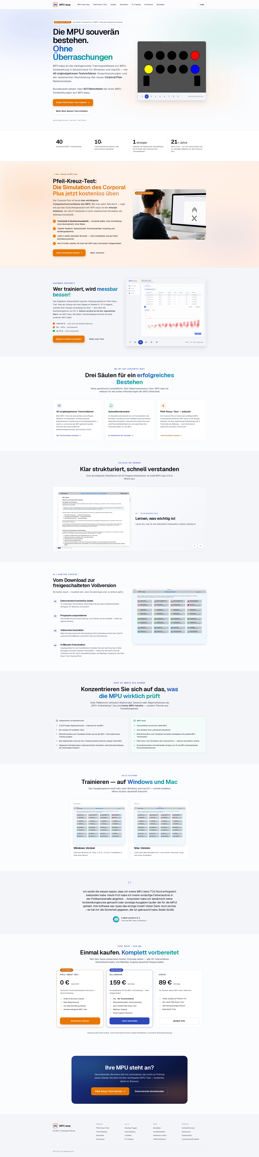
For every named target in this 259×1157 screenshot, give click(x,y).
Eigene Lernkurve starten (68, 339)
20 (146, 342)
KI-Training (136, 4)
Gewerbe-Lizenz (159, 1135)
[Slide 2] (59, 547)
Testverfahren (101, 1132)
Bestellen (160, 4)
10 (135, 342)
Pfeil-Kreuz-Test (100, 4)
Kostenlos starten (80, 1021)
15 (141, 342)
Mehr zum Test (96, 339)
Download (148, 4)
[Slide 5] (66, 547)
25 (151, 342)
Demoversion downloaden (149, 1091)
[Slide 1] (56, 547)
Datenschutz (187, 1135)
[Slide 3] (62, 547)
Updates (128, 1135)
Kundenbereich (159, 1132)
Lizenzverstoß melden (190, 1139)
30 (157, 342)
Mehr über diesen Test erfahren (72, 111)
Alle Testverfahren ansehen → (68, 435)
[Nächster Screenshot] (200, 545)
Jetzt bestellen (129, 1021)
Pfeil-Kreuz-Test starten (108, 1091)
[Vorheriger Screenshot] (194, 545)
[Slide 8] (71, 547)
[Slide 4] (64, 547)
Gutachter (124, 4)
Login (202, 5)
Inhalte (113, 4)
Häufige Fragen (131, 1128)
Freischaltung (130, 1132)
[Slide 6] (67, 547)
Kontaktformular (188, 1128)
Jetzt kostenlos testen (67, 252)
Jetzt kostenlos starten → (171, 435)
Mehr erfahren (97, 252)
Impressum (186, 1132)
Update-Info (179, 1021)
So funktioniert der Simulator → (120, 435)
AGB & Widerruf (159, 1139)
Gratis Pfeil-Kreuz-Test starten (71, 102)
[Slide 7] (69, 547)
